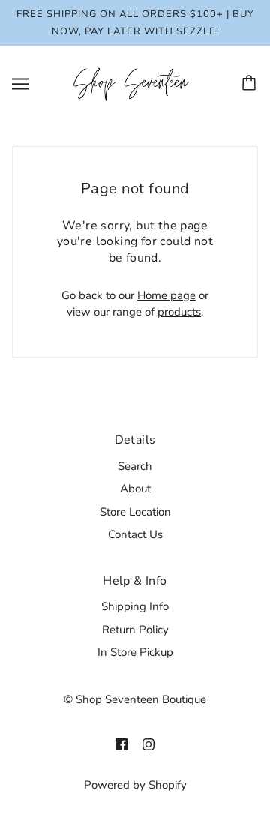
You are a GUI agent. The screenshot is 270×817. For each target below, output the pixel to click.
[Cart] (251, 84)
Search (135, 466)
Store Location (135, 511)
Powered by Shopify (135, 784)
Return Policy (135, 629)
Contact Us (135, 534)
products (179, 311)
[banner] (132, 83)
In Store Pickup (135, 652)
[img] (121, 744)
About (135, 488)
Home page (166, 295)
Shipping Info (135, 606)
